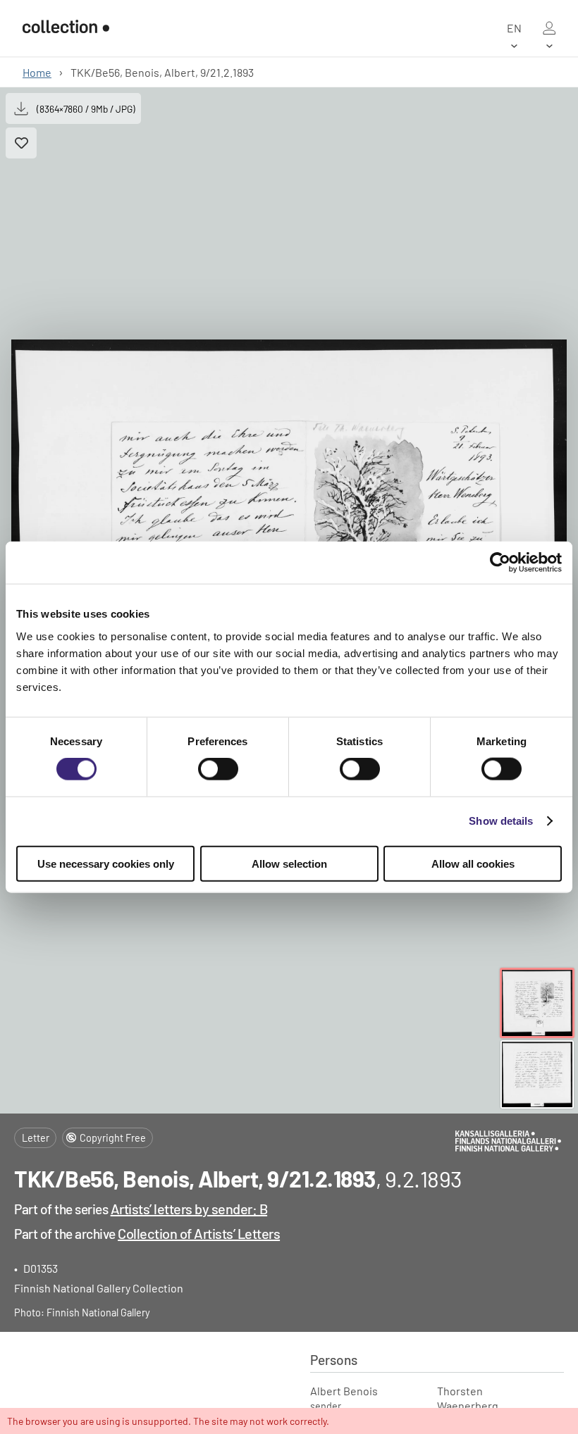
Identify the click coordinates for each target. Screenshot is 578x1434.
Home (37, 72)
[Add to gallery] (21, 142)
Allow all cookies (473, 863)
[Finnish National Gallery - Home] (66, 27)
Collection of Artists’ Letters (199, 1233)
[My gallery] (549, 28)
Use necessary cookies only (105, 863)
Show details (501, 821)
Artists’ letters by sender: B (189, 1208)
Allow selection (289, 863)
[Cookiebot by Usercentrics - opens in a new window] (500, 562)
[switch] (218, 769)
